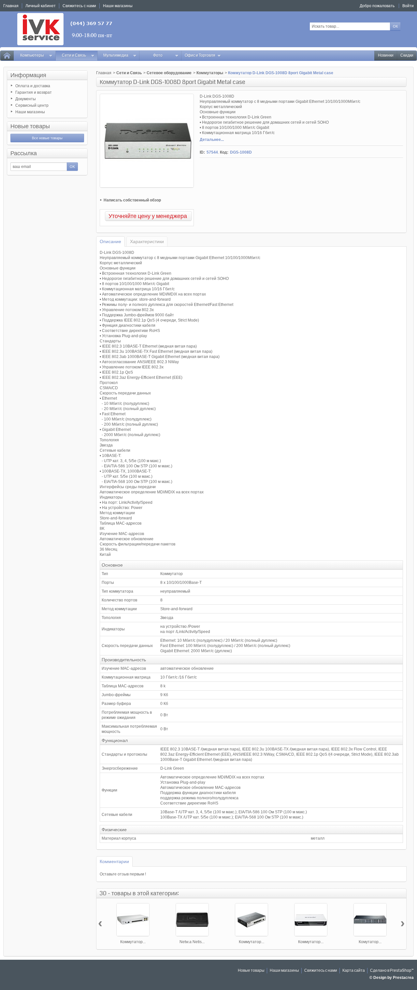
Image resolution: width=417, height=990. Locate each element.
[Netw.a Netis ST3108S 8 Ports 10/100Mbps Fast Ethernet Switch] (192, 919)
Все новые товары (47, 138)
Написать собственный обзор (132, 200)
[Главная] (6, 56)
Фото (158, 55)
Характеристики (147, 241)
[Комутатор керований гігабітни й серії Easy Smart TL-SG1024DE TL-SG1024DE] (370, 919)
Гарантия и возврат (33, 92)
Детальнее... (212, 139)
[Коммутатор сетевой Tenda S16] (311, 919)
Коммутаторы (209, 73)
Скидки (406, 55)
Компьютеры (32, 55)
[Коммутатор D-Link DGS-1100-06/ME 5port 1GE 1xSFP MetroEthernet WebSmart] (251, 919)
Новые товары (30, 126)
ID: (202, 152)
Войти (408, 6)
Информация (28, 75)
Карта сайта (353, 970)
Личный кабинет (40, 6)
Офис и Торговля (200, 55)
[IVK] (65, 29)
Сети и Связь (74, 55)
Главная (103, 73)
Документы (25, 99)
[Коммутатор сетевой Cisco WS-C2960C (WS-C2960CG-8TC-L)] (133, 919)
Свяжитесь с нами (320, 970)
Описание (110, 241)
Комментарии (114, 861)
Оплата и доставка (32, 86)
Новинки (386, 55)
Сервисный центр (32, 105)
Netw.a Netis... (192, 942)
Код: (224, 152)
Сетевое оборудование (169, 73)
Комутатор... (370, 942)
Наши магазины (30, 112)
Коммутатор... (133, 942)
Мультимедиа (115, 55)
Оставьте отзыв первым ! (123, 874)
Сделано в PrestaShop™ (392, 970)
